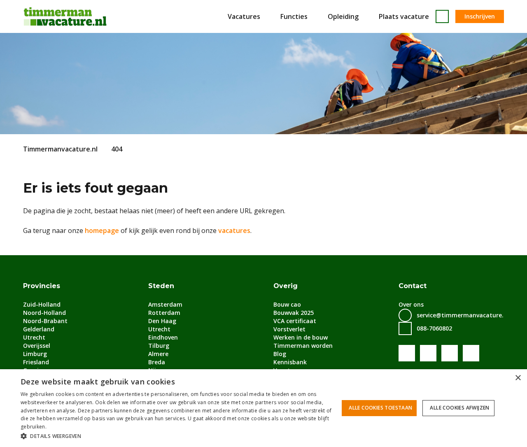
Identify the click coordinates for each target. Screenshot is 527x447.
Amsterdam (165, 304)
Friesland (36, 362)
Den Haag (162, 321)
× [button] (518, 378)
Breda (156, 362)
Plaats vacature (404, 16)
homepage (102, 230)
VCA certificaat (294, 321)
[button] (177, 436)
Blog (279, 354)
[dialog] (263, 408)
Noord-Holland (44, 313)
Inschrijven (479, 16)
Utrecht (34, 337)
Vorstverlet (289, 329)
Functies (294, 16)
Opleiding (343, 16)
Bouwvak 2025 (293, 313)
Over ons (411, 304)
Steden (161, 286)
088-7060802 (434, 328)
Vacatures (244, 16)
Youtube (428, 353)
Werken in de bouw (300, 337)
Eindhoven (163, 337)
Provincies (41, 286)
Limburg (35, 354)
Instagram (471, 353)
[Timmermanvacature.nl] (65, 16)
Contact (413, 286)
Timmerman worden (303, 345)
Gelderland (38, 329)
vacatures (234, 230)
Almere (158, 354)
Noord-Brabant (45, 321)
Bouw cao (287, 304)
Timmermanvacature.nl (60, 149)
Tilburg (158, 345)
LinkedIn (449, 353)
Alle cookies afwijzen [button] (459, 407)
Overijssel (36, 345)
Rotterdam (164, 313)
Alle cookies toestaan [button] (380, 407)
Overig (285, 286)
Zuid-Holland (42, 304)
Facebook (407, 353)
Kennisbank (290, 362)
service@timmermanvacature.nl (463, 315)
